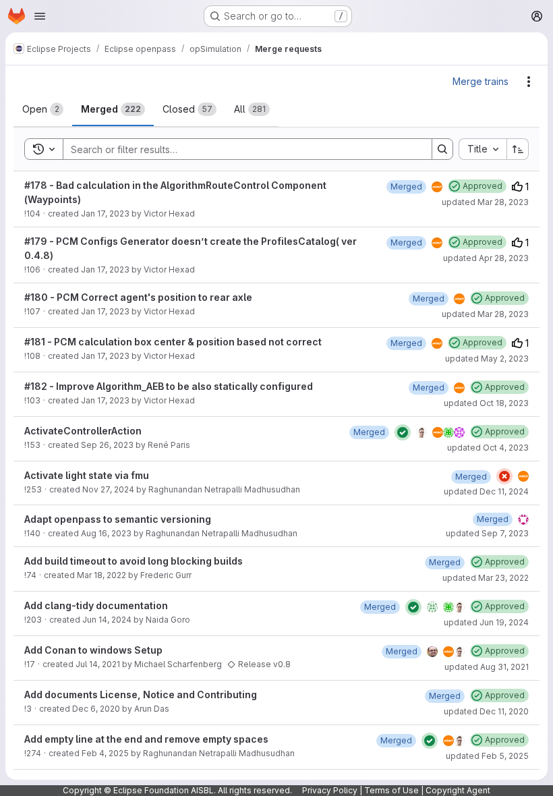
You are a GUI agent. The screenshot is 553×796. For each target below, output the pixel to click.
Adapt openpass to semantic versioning (117, 519)
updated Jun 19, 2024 (486, 622)
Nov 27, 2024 (108, 489)
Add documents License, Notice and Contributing (140, 694)
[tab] (42, 109)
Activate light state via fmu (86, 475)
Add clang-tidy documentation (96, 605)
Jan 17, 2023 (105, 213)
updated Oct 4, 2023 (488, 448)
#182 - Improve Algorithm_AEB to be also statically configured (168, 386)
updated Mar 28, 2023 (485, 202)
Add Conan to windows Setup (93, 650)
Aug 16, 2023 (106, 533)
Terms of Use (391, 790)
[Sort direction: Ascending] (518, 149)
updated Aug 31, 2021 (486, 667)
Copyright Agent (458, 790)
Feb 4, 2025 (105, 753)
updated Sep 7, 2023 (487, 533)
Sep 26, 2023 (107, 445)
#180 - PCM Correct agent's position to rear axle (138, 297)
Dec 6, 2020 (96, 709)
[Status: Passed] (403, 432)
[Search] (442, 149)
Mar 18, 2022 (101, 575)
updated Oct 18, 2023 (486, 403)
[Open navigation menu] (40, 16)
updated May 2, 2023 (487, 358)
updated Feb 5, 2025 (487, 756)
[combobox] (482, 149)
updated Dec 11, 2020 (486, 711)
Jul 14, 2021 (98, 664)
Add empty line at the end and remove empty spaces (146, 739)
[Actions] (529, 81)
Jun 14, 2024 (107, 620)
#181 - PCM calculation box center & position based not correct (173, 341)
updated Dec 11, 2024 (486, 491)
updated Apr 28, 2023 (486, 258)
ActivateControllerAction (83, 430)
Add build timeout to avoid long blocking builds (133, 561)
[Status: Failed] (504, 476)
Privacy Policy (329, 790)
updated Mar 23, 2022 (485, 578)
